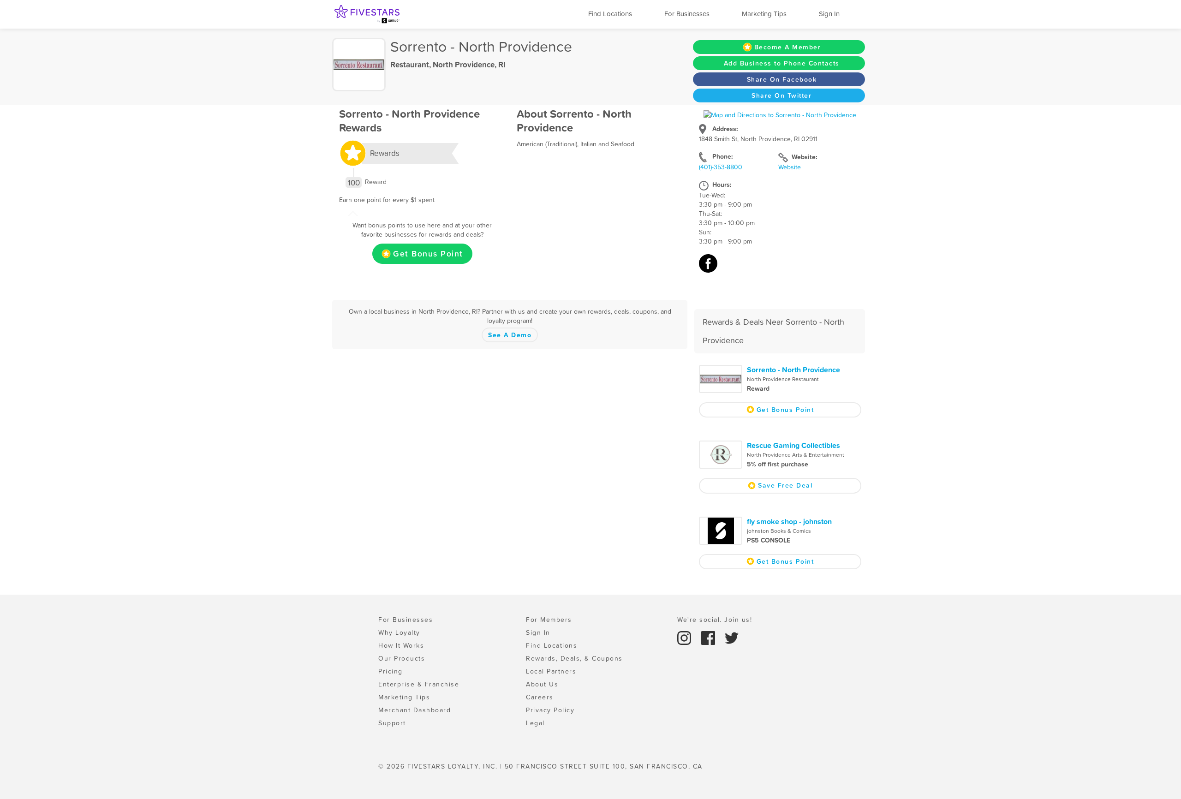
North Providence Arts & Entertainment (795, 455)
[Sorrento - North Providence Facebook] (708, 268)
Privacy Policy (550, 710)
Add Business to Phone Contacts (782, 63)
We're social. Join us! (714, 619)
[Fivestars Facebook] (710, 637)
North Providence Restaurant (783, 379)
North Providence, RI (469, 65)
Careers (540, 697)
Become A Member (787, 47)
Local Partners (551, 671)
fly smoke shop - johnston (789, 521)
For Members (549, 619)
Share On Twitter (781, 95)
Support (392, 722)
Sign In (829, 13)
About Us (542, 684)
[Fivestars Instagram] (686, 637)
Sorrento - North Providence (793, 369)
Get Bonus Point (428, 254)
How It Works (401, 645)
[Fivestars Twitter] (731, 637)
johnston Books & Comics (779, 531)
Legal (535, 722)
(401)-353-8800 (720, 167)
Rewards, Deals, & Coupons (574, 658)
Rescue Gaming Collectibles (793, 445)
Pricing (390, 671)
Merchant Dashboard (414, 710)
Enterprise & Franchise (418, 684)
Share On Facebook (782, 79)
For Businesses (687, 13)
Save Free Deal (785, 485)
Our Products (401, 658)
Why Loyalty (399, 632)
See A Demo (509, 335)
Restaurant (409, 65)
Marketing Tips (764, 13)
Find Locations (610, 13)
